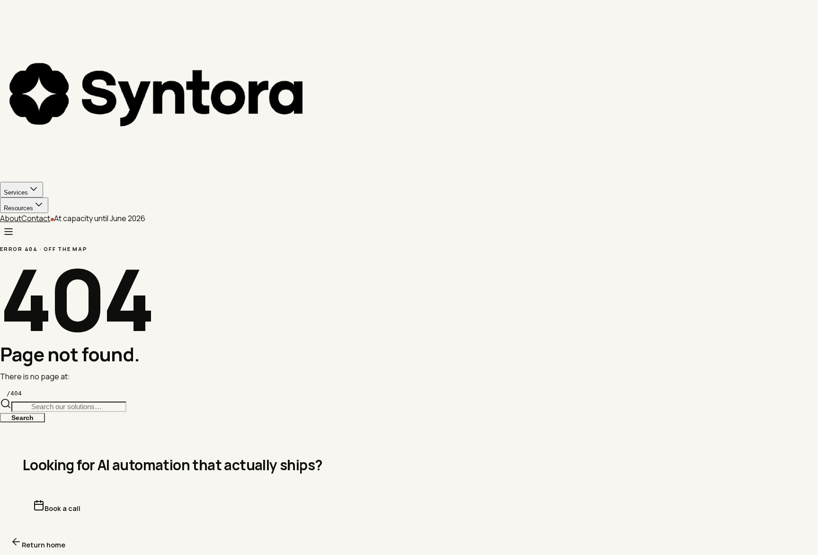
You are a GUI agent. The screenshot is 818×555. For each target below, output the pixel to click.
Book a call (62, 508)
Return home (43, 544)
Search (22, 417)
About (10, 218)
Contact (35, 218)
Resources (18, 208)
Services (16, 192)
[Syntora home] (409, 93)
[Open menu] (8, 232)
